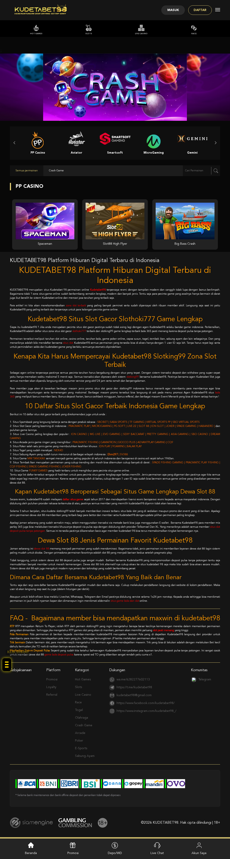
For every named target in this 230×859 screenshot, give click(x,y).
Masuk (173, 10)
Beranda (31, 853)
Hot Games (36, 34)
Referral (51, 694)
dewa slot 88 (41, 548)
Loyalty (51, 687)
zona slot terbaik (76, 305)
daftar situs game (73, 499)
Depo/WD (115, 853)
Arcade (80, 733)
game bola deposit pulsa (58, 654)
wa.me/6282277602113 (133, 679)
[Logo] (40, 10)
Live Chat (157, 853)
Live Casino (141, 34)
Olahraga (81, 717)
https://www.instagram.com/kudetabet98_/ (146, 711)
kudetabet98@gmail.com (134, 695)
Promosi (52, 679)
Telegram (204, 679)
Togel (79, 710)
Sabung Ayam (85, 756)
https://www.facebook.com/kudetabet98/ (146, 703)
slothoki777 (79, 331)
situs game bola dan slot (125, 601)
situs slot (68, 343)
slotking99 (132, 377)
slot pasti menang (163, 630)
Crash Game (83, 725)
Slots (88, 34)
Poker (79, 740)
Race (194, 34)
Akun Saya (199, 853)
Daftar (200, 10)
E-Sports (81, 748)
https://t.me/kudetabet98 (134, 687)
